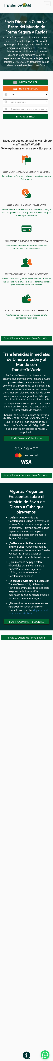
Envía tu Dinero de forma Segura (26, 637)
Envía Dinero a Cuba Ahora (26, 438)
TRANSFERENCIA (27, 88)
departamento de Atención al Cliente (29, 611)
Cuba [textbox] (13, 94)
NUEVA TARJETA (27, 82)
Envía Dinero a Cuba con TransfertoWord (26, 338)
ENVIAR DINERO (25, 116)
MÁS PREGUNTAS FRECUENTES (26, 621)
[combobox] (28, 94)
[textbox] (27, 101)
